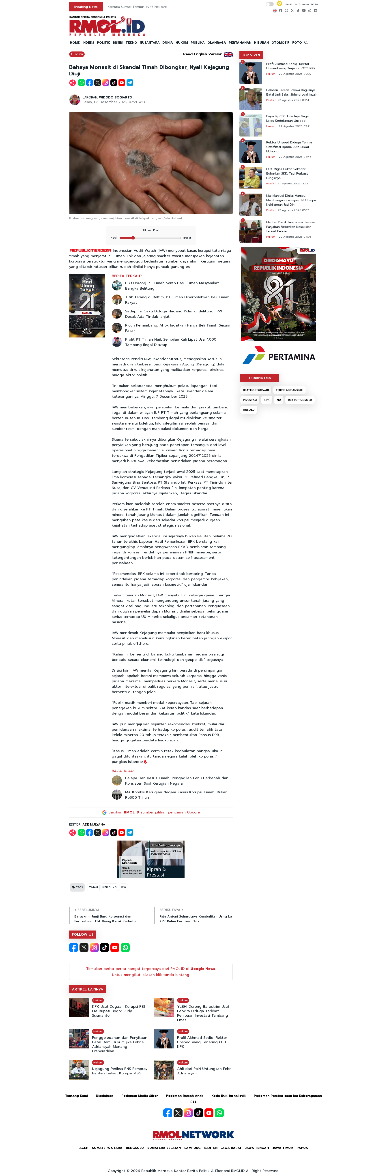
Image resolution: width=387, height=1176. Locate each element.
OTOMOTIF (280, 42)
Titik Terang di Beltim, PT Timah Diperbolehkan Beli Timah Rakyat (177, 300)
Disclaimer (104, 1095)
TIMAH (93, 887)
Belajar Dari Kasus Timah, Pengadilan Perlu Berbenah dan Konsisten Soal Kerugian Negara (176, 780)
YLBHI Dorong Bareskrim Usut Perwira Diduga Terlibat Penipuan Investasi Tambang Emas (203, 1013)
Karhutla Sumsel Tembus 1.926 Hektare (137, 7)
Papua (302, 1148)
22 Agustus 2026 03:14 (293, 100)
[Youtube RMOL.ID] (114, 947)
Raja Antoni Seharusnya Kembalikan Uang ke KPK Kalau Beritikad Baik (195, 919)
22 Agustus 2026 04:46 (295, 157)
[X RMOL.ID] (84, 947)
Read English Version (202, 54)
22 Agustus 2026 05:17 (293, 210)
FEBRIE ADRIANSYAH (289, 390)
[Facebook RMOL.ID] (73, 947)
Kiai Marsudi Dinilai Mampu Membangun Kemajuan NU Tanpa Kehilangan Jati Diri (291, 200)
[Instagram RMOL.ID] (94, 947)
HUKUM (182, 42)
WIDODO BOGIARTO (115, 97)
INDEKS (88, 42)
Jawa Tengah (257, 1148)
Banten (210, 1148)
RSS (193, 1101)
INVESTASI (250, 400)
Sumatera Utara (107, 1148)
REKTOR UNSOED (300, 400)
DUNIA (167, 42)
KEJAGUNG (109, 887)
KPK (267, 400)
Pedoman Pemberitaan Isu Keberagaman (288, 1095)
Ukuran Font (151, 230)
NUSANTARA (150, 42)
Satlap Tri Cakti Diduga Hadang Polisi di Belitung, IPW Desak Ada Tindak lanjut (173, 314)
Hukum (77, 54)
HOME (75, 42)
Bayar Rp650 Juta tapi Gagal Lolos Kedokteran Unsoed (287, 118)
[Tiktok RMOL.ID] (104, 947)
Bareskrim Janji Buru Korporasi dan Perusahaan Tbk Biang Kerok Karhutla (105, 919)
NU (279, 400)
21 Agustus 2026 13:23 (292, 183)
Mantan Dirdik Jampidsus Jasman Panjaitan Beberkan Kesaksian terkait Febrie (290, 227)
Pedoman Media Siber (139, 1095)
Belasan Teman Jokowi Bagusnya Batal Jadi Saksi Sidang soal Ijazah (291, 92)
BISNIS (118, 42)
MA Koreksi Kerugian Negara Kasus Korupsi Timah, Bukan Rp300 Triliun (176, 795)
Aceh (83, 1148)
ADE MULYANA (93, 824)
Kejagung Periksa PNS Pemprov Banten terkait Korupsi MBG (119, 1071)
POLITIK (103, 42)
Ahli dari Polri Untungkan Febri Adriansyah (204, 1071)
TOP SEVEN (251, 55)
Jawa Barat (231, 1148)
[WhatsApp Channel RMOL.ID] (125, 947)
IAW (123, 887)
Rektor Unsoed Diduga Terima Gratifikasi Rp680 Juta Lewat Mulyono (289, 147)
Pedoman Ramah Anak (184, 1095)
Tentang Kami (76, 1095)
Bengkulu (135, 1148)
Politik (270, 100)
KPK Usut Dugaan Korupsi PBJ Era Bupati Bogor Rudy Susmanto (118, 1011)
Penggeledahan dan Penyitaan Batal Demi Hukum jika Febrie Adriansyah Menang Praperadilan (119, 1044)
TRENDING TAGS (260, 378)
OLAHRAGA (216, 42)
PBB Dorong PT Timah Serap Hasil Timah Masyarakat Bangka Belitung (172, 285)
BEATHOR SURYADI (256, 390)
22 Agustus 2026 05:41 (294, 126)
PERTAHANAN (240, 42)
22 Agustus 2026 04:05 (295, 237)
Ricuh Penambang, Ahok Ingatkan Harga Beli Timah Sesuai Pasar (177, 328)
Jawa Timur (283, 1148)
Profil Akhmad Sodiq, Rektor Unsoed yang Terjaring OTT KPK (202, 1042)
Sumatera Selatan (164, 1148)
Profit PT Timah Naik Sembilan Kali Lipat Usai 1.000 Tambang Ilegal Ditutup (170, 342)
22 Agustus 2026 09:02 (295, 74)
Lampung (192, 1148)
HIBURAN (261, 42)
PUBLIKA (198, 42)
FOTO (297, 42)
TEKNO (131, 42)
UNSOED (249, 410)
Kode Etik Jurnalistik (228, 1095)
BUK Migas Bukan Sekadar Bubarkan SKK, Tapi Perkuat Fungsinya (287, 173)
